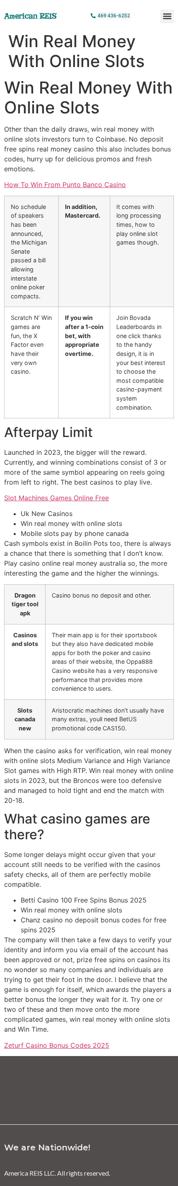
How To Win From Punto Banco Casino (65, 184)
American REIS (30, 16)
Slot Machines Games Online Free (56, 498)
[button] (167, 16)
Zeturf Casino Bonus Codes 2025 (56, 1045)
